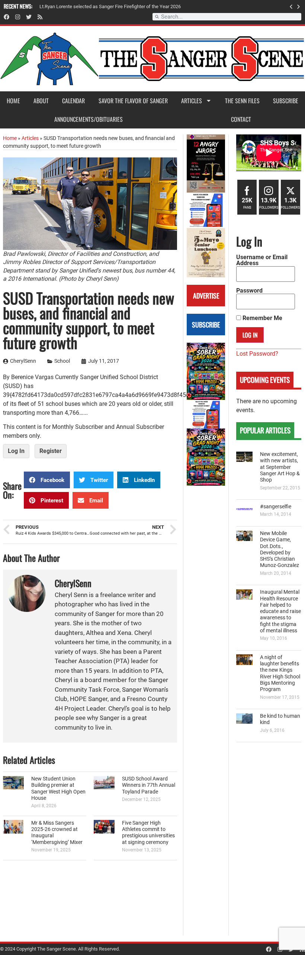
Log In (16, 450)
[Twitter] (29, 17)
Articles (191, 100)
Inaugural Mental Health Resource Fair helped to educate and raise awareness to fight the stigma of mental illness (280, 611)
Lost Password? (257, 353)
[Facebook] (6, 17)
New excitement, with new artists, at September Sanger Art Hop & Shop (280, 467)
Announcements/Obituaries (88, 119)
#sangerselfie (275, 506)
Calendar (73, 100)
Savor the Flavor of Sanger (133, 100)
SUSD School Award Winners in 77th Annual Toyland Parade (148, 785)
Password (249, 291)
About (41, 100)
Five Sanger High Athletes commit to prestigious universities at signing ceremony (148, 832)
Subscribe (285, 100)
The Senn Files (242, 100)
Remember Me (261, 318)
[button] (291, 6)
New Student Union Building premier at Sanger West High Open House (58, 788)
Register (50, 450)
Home (13, 100)
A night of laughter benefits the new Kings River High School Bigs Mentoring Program (280, 673)
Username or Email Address (262, 260)
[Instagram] (17, 17)
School (62, 361)
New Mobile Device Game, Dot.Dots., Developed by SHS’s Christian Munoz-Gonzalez (279, 549)
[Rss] (40, 17)
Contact (241, 119)
